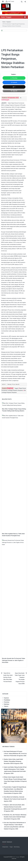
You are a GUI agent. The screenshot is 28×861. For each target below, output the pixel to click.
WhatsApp (14, 78)
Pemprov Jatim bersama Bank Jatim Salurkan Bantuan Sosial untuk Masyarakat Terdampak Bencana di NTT (15, 807)
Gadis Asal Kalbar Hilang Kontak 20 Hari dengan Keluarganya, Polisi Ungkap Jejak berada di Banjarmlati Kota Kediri (15, 769)
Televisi (6, 706)
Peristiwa (6, 702)
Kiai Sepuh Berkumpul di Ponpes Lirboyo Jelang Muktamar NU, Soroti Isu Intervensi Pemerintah (15, 753)
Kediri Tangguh (6, 17)
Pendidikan (7, 700)
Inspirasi (9, 21)
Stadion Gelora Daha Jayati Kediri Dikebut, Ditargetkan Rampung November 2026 (13, 761)
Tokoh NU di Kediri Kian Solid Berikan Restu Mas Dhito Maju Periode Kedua (8, 677)
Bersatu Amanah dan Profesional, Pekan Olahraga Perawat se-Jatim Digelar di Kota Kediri (13, 660)
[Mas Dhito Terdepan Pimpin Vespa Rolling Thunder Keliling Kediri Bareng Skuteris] (14, 404)
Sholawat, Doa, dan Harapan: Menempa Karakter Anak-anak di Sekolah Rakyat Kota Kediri (15, 817)
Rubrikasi (6, 704)
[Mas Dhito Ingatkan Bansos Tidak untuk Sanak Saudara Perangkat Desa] (14, 472)
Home (3, 21)
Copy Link (15, 90)
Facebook (14, 82)
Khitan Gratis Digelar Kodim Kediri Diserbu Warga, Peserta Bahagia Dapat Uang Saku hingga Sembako (15, 779)
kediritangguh (5, 99)
